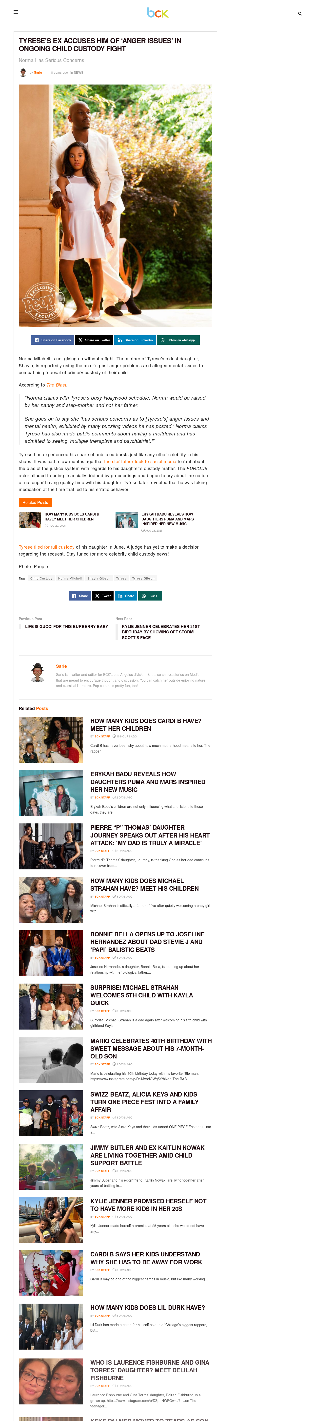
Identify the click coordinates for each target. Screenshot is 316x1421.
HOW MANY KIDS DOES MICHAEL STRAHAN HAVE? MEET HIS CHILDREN (144, 884)
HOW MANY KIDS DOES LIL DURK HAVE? (147, 1307)
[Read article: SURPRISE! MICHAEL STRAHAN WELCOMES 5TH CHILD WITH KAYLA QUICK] (51, 1007)
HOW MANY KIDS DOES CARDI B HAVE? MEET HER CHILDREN (146, 724)
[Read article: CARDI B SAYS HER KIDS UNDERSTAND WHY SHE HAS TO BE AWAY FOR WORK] (51, 1273)
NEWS (78, 72)
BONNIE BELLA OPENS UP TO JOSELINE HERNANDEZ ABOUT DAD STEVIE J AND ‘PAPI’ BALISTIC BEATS (147, 941)
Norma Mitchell (70, 578)
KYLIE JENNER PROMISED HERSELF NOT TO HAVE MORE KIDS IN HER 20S (148, 1205)
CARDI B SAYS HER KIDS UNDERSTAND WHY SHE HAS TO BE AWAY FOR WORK (146, 1258)
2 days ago (124, 797)
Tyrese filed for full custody (47, 546)
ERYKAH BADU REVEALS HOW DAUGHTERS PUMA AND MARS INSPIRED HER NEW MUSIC (147, 781)
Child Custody (41, 578)
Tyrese (121, 578)
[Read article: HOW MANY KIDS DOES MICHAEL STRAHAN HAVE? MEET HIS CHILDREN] (51, 900)
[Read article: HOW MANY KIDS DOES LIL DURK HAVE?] (51, 1327)
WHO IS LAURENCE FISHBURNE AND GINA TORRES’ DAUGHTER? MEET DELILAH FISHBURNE (149, 1368)
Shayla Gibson (99, 578)
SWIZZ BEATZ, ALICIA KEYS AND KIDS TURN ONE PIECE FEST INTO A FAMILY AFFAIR (144, 1102)
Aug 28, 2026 (153, 530)
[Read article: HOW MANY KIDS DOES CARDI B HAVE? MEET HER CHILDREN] (51, 740)
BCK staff (102, 736)
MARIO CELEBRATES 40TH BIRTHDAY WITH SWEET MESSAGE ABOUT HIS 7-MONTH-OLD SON (151, 1048)
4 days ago (124, 1384)
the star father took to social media (140, 461)
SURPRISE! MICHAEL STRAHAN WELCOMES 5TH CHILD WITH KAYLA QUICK (141, 995)
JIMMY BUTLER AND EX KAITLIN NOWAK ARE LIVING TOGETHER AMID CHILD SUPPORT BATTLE (147, 1155)
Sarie (38, 72)
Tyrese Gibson (143, 578)
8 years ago (59, 72)
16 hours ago (126, 736)
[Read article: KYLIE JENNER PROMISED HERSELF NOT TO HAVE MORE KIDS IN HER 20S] (51, 1220)
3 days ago (124, 896)
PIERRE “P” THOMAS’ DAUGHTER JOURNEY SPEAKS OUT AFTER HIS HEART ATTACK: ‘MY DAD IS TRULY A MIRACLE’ (150, 835)
